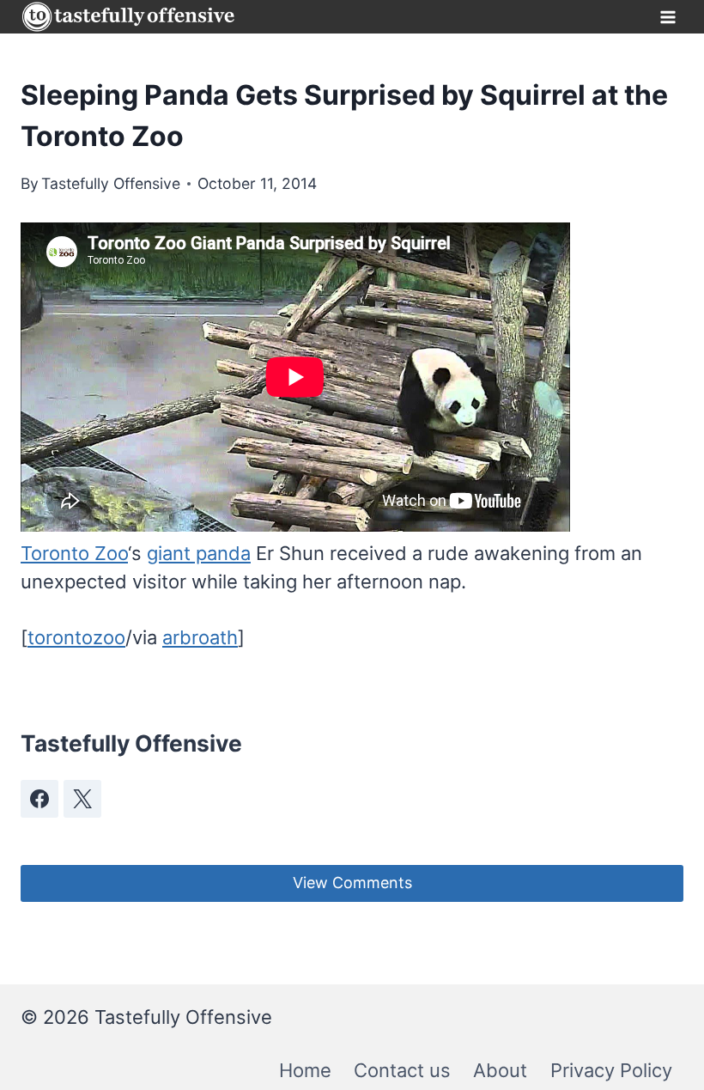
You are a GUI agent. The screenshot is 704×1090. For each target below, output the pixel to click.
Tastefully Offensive (110, 183)
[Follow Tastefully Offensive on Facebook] (39, 799)
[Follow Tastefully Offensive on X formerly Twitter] (82, 799)
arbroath (200, 637)
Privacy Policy (611, 1070)
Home (305, 1070)
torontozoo (76, 637)
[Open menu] (667, 16)
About (500, 1070)
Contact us (402, 1070)
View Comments (352, 883)
